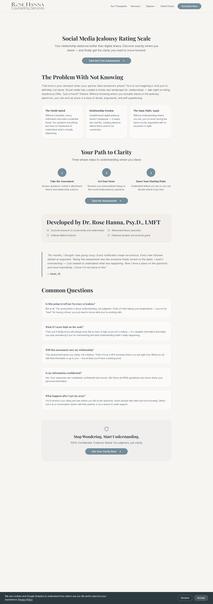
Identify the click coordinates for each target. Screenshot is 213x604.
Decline (185, 598)
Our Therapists (119, 6)
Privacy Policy (25, 599)
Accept (201, 598)
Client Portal (167, 6)
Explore (150, 6)
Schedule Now (189, 6)
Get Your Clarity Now (104, 451)
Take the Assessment (104, 200)
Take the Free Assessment (104, 60)
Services (135, 6)
